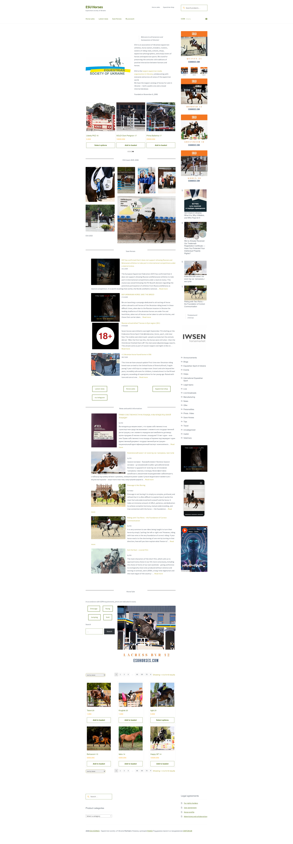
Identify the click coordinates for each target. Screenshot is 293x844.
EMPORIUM (187, 831)
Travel (186, 425)
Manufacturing (189, 397)
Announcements (190, 357)
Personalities (188, 409)
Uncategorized (189, 429)
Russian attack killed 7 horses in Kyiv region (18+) (141, 323)
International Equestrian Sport (193, 379)
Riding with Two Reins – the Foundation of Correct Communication (194, 304)
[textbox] (99, 816)
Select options (161, 145)
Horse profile (189, 812)
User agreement (190, 807)
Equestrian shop (168, 7)
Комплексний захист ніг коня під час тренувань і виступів (150, 453)
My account (130, 19)
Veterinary (187, 438)
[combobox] (99, 816)
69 (142, 674)
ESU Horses (94, 7)
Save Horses (117, 19)
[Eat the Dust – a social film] (108, 561)
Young (107, 608)
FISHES (150, 831)
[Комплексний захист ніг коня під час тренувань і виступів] (108, 462)
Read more (163, 289)
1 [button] (128, 151)
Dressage (93, 608)
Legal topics (188, 384)
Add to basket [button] (101, 145)
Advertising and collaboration (195, 816)
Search (88, 624)
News (185, 401)
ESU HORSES (95, 831)
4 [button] (133, 151)
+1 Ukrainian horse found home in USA (136, 354)
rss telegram (100, 397)
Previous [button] (88, 123)
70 (146, 674)
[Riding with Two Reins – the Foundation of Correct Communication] (108, 527)
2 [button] (129, 151)
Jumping (94, 617)
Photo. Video (188, 413)
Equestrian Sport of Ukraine (194, 365)
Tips (185, 421)
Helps (185, 374)
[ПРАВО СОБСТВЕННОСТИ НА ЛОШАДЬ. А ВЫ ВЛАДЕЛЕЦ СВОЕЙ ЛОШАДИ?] (104, 430)
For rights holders (191, 803)
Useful (186, 434)
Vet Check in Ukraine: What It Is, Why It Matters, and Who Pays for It (194, 215)
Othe (185, 405)
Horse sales (156, 7)
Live (185, 388)
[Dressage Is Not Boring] (108, 495)
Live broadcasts (189, 393)
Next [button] (173, 123)
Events (186, 369)
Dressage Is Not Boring (136, 485)
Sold (107, 617)
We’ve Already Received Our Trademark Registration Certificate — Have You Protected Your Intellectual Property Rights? (194, 247)
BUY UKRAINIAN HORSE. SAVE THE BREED (138, 294)
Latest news (103, 19)
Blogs (185, 361)
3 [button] (131, 151)
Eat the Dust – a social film (137, 550)
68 (137, 674)
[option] (101, 125)
